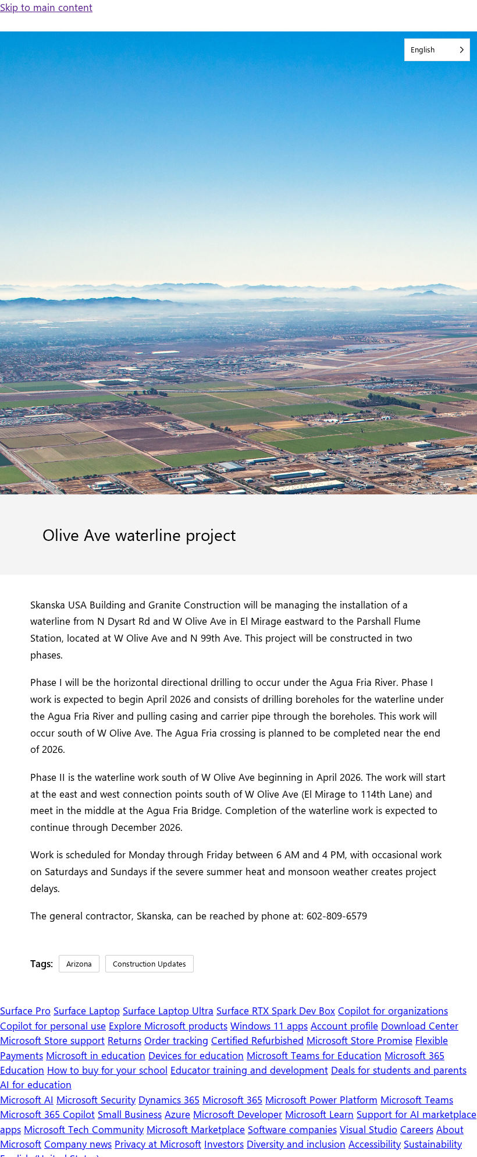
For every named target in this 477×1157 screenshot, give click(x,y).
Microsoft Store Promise (359, 1040)
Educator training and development (249, 1069)
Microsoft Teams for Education (314, 1055)
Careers (416, 1129)
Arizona (79, 963)
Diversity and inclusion (296, 1143)
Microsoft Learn (319, 1114)
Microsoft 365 (232, 1099)
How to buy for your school (107, 1069)
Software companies (292, 1129)
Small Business (130, 1114)
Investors (224, 1143)
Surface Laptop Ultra (168, 1010)
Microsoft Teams (416, 1099)
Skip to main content (46, 7)
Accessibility (374, 1143)
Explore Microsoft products (168, 1025)
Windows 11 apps (269, 1025)
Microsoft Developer (237, 1114)
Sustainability (433, 1143)
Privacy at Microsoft (158, 1143)
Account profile (344, 1025)
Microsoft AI (27, 1099)
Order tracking (176, 1040)
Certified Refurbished (257, 1040)
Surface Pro (25, 1010)
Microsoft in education (95, 1055)
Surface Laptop (87, 1010)
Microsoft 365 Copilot (47, 1114)
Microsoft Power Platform (321, 1099)
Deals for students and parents (399, 1069)
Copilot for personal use (53, 1025)
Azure (177, 1114)
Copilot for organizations (393, 1010)
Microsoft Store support (52, 1040)
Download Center (419, 1025)
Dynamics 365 (169, 1099)
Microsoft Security (96, 1099)
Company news (78, 1143)
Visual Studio (368, 1129)
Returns (124, 1040)
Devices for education (196, 1055)
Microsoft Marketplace (196, 1129)
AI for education (36, 1084)
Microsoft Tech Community (84, 1129)
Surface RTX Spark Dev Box (275, 1010)
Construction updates (149, 963)
